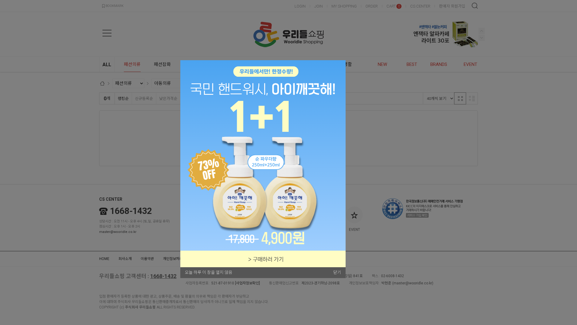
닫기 (337, 272)
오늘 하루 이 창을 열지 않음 (208, 272)
